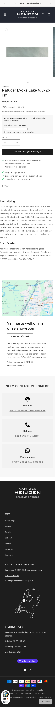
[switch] (5, 702)
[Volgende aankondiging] (50, 3)
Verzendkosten (20, 111)
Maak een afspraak (20, 336)
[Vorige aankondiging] (5, 3)
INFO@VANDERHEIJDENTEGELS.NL (28, 411)
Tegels (8, 532)
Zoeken (8, 544)
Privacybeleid (40, 693)
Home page (10, 521)
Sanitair (8, 538)
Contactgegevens (44, 697)
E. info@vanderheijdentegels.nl (19, 581)
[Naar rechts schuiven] (33, 82)
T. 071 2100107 (12, 575)
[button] (5, 14)
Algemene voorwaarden (15, 697)
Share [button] (6, 186)
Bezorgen (9, 549)
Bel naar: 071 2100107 (27, 436)
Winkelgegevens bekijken (15, 167)
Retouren (9, 555)
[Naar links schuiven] (22, 82)
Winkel (8, 526)
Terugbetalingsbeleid (25, 693)
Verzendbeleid (31, 697)
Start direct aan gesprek (27, 462)
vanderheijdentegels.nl (26, 690)
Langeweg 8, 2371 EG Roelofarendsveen (23, 570)
